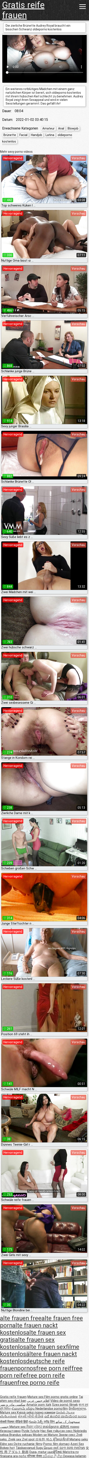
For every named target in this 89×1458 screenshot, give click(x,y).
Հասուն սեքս (23, 1408)
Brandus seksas (21, 1435)
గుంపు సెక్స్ (36, 1422)
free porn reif (54, 1368)
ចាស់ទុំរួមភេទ (51, 1427)
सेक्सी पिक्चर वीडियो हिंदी (14, 1422)
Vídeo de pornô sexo (65, 1401)
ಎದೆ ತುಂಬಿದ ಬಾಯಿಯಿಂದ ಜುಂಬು (65, 1416)
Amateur (48, 128)
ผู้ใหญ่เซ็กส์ (61, 1439)
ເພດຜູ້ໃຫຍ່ (55, 1452)
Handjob (36, 135)
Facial (23, 135)
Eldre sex (7, 1444)
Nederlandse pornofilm (51, 1408)
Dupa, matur (38, 1452)
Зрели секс (67, 1435)
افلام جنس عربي (38, 1401)
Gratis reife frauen (23, 10)
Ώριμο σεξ (52, 1448)
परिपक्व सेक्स (35, 1456)
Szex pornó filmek (65, 1405)
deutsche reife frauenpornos (32, 1365)
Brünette (9, 135)
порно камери (45, 1412)
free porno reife (38, 1382)
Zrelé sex (15, 1439)
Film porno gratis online (61, 1397)
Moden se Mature (46, 1435)
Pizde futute (31, 1431)
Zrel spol (28, 1439)
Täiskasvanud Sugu (30, 1448)
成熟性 (65, 1427)
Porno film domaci (56, 1444)
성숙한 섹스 (44, 1439)
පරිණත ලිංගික (53, 1456)
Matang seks (79, 1439)
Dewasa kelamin (74, 1456)
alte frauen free (20, 1318)
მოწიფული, (78, 1408)
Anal (61, 128)
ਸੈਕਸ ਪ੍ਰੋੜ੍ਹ (34, 1427)
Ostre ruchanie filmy (28, 1444)
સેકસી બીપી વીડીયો (30, 1416)
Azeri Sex (77, 1444)
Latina (50, 135)
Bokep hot (7, 1448)
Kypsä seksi (26, 1412)
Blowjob (73, 128)
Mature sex (35, 1397)
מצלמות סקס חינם (72, 1448)
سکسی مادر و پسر (12, 1405)
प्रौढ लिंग (50, 1422)
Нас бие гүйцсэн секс (56, 1431)
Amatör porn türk (38, 1405)
